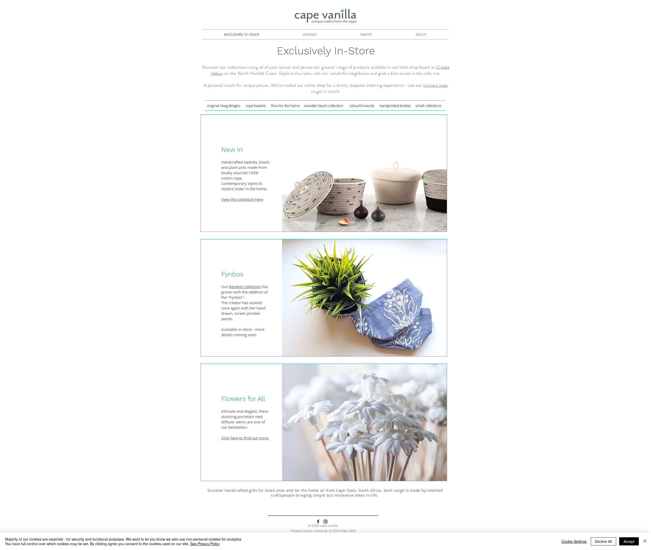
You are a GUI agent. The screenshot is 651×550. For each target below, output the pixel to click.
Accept (629, 541)
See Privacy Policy (205, 543)
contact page (435, 85)
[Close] (645, 541)
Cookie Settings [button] (574, 541)
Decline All (603, 541)
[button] (261, 149)
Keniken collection (245, 286)
